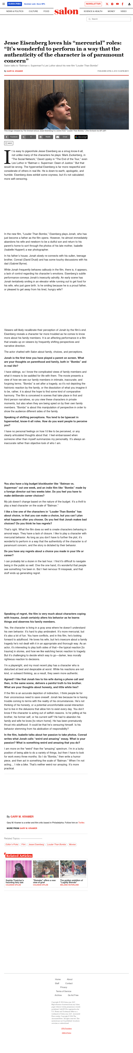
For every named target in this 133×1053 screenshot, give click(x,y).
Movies (72, 845)
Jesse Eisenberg (36, 845)
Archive (58, 995)
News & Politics (14, 11)
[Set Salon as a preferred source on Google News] (81, 137)
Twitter (81, 823)
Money (111, 11)
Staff (57, 984)
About (69, 980)
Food (46, 11)
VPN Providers (66, 1028)
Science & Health (93, 11)
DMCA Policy (66, 1033)
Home (58, 980)
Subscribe (14, 4)
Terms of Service (63, 991)
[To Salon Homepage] (66, 10)
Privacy (63, 987)
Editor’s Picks (11, 845)
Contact (68, 984)
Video (124, 11)
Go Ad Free (73, 995)
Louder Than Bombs (56, 845)
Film (23, 845)
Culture (33, 11)
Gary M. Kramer (15, 71)
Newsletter (93, 4)
